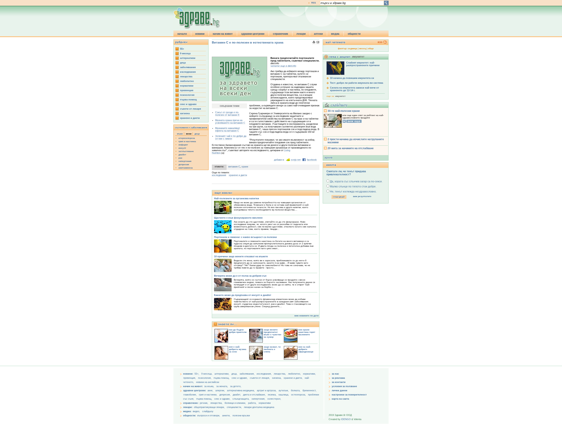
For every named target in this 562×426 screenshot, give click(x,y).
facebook (312, 159)
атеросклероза (186, 138)
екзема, (272, 394)
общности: (189, 415)
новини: (188, 373)
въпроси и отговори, (208, 415)
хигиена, (277, 378)
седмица (352, 48)
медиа (335, 33)
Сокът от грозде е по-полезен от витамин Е (227, 113)
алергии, (220, 390)
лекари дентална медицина (259, 407)
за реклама (338, 378)
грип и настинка (187, 141)
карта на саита (340, 398)
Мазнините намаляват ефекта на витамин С (227, 129)
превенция (186, 90)
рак (180, 158)
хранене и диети (190, 118)
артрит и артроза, (267, 390)
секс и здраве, (240, 378)
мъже (180, 133)
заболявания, (247, 373)
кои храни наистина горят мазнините (306, 332)
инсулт (182, 148)
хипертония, (259, 398)
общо (371, 48)
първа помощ (188, 99)
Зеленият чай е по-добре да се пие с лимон (230, 137)
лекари (301, 33)
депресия (183, 164)
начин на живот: (193, 386)
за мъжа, (209, 386)
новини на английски (207, 382)
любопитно (187, 81)
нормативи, (309, 373)
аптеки (318, 33)
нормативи (186, 85)
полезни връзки (241, 415)
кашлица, (284, 394)
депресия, (225, 394)
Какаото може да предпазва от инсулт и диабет (242, 295)
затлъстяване (186, 151)
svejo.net (296, 159)
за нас (335, 373)
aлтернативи (187, 58)
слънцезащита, (241, 398)
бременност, (309, 390)
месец (362, 48)
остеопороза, (298, 394)
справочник (280, 33)
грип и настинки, (208, 394)
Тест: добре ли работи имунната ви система (356, 83)
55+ (182, 48)
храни (244, 166)
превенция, (189, 378)
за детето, (235, 386)
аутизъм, (284, 390)
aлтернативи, (222, 373)
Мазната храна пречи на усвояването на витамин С (230, 121)
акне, (210, 390)
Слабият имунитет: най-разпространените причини (363, 64)
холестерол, (274, 398)
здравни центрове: (194, 390)
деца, (234, 373)
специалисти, (234, 407)
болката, (296, 390)
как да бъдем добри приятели (238, 330)
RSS (313, 3)
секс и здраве (188, 104)
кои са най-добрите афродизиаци (305, 349)
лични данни (339, 390)
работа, (252, 403)
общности (354, 33)
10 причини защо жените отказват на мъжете (241, 256)
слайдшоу (207, 411)
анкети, (226, 415)
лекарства (186, 76)
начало (182, 33)
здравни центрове (253, 33)
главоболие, (190, 394)
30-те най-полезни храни (344, 110)
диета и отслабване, (254, 394)
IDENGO (346, 419)
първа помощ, (222, 378)
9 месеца (185, 53)
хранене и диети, (293, 378)
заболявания (188, 67)
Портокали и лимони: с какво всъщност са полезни (245, 237)
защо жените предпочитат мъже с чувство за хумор (272, 333)
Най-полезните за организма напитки (236, 198)
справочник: (190, 403)
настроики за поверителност (349, 394)
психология (187, 95)
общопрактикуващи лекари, (209, 407)
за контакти (339, 382)
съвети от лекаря (190, 108)
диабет (182, 154)
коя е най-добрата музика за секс (237, 349)
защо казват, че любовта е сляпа (272, 349)
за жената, (222, 386)
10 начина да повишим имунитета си (352, 78)
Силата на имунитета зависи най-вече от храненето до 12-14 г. (354, 89)
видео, (196, 411)
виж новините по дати (306, 315)
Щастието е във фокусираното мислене (238, 217)
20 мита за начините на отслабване (351, 148)
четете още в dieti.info (283, 66)
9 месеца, (207, 373)
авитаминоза (185, 168)
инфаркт (183, 144)
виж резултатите (362, 196)
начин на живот (223, 33)
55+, (197, 373)
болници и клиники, (235, 403)
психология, (205, 378)
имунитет (340, 96)
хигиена (185, 113)
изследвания (188, 72)
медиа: (187, 411)
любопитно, (294, 373)
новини (199, 33)
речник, (204, 403)
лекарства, (280, 373)
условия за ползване (344, 386)
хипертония (184, 161)
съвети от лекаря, (260, 378)
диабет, (237, 394)
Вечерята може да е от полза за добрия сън (240, 275)
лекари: (188, 407)
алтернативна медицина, (241, 390)
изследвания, (264, 373)
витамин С (234, 166)
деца (183, 62)
